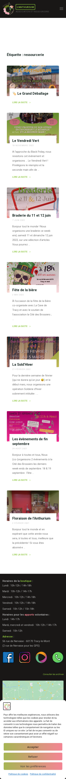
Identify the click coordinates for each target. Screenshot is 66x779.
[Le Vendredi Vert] (33, 128)
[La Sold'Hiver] (33, 352)
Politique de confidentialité (43, 774)
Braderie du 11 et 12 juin (31, 215)
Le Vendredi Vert (25, 141)
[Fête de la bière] (33, 277)
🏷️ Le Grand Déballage (30, 94)
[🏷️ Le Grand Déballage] (33, 81)
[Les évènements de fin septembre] (33, 426)
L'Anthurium (25, 7)
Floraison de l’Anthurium (31, 518)
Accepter (33, 747)
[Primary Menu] (61, 9)
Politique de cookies (18, 774)
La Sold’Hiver (22, 364)
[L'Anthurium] (8, 8)
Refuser (33, 756)
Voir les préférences (33, 766)
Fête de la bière (24, 290)
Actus (15, 132)
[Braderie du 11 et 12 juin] (33, 203)
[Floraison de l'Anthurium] (33, 505)
